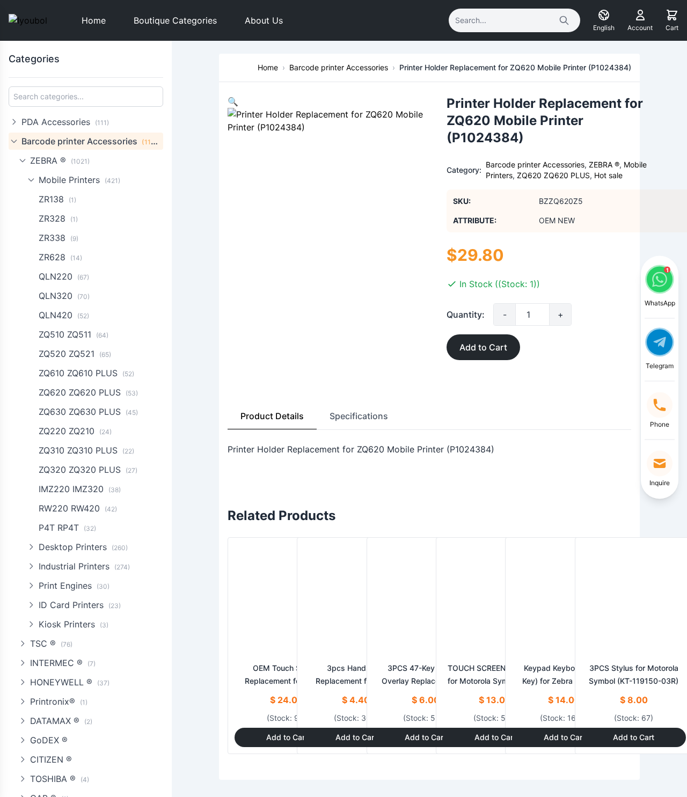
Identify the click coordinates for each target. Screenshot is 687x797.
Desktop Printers (83, 547)
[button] (233, 101)
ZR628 (60, 257)
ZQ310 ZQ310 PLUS (86, 450)
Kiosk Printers (73, 624)
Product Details (272, 416)
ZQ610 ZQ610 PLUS (86, 373)
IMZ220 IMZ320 (80, 489)
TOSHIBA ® (59, 778)
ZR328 (58, 218)
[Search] (564, 20)
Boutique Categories (175, 20)
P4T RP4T (67, 527)
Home (94, 20)
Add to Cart (483, 347)
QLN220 (64, 276)
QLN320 (64, 295)
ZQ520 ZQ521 (75, 353)
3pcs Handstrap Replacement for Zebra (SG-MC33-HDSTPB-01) (356, 680)
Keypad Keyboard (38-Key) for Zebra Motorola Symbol (564, 680)
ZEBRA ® (60, 160)
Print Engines (74, 585)
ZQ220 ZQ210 (75, 431)
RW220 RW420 (78, 508)
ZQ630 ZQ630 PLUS (88, 411)
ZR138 (57, 199)
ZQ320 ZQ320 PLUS (88, 469)
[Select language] (603, 15)
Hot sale (608, 175)
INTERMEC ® (63, 662)
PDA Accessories (65, 121)
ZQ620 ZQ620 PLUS (88, 392)
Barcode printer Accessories (91, 141)
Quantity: (466, 314)
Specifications (359, 416)
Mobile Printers (79, 179)
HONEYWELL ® (69, 682)
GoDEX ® (49, 740)
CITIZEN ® (51, 759)
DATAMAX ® (61, 720)
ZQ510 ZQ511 (73, 334)
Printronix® (58, 701)
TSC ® (51, 643)
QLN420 (64, 315)
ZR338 (58, 237)
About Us (264, 20)
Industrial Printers (84, 566)
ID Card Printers (80, 604)
